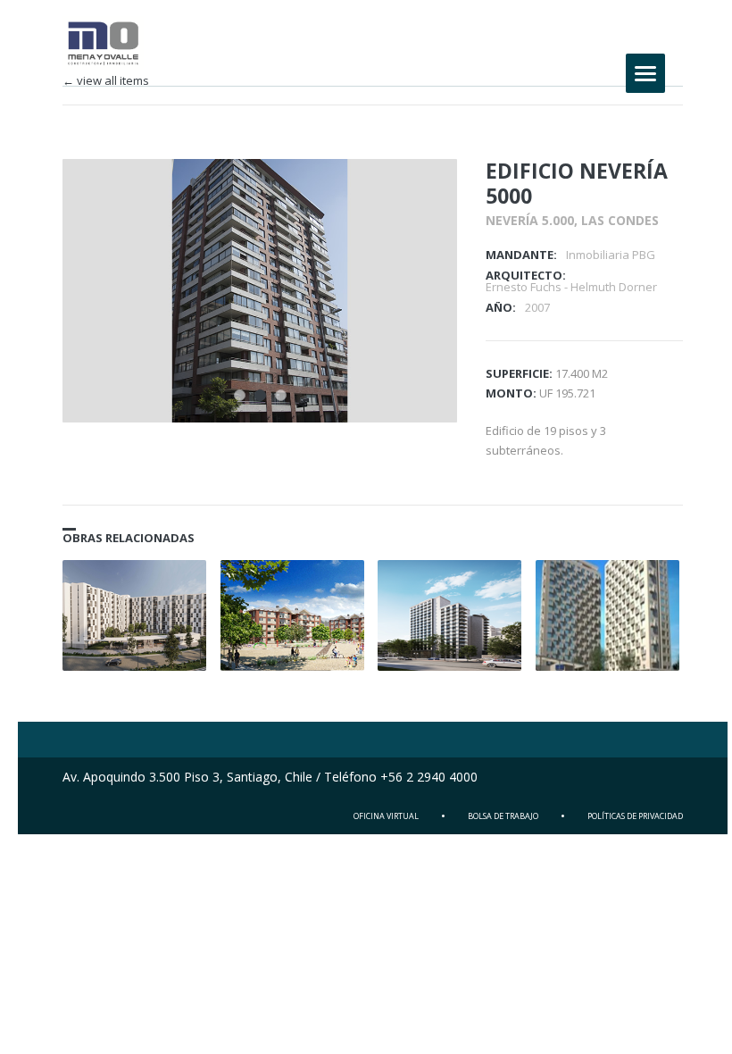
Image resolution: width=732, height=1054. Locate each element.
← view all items (105, 81)
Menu (645, 73)
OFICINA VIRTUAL (386, 816)
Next (419, 196)
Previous (388, 196)
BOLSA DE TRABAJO (503, 816)
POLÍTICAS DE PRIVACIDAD (635, 816)
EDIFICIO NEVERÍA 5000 (577, 183)
